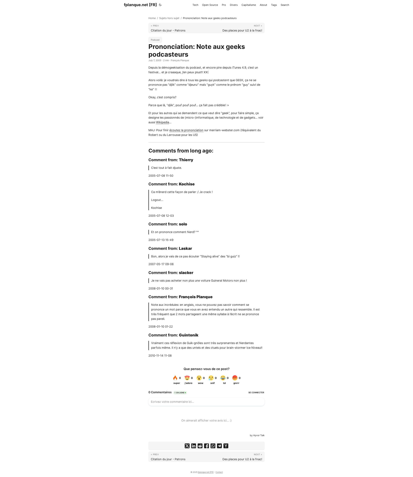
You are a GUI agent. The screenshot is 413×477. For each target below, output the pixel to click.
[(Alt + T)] (160, 5)
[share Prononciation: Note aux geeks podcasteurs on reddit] (200, 445)
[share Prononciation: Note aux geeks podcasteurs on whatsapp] (213, 445)
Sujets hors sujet (169, 18)
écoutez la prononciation (186, 130)
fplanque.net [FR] (140, 4)
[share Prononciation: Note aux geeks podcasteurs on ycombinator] (225, 445)
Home (152, 18)
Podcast (155, 39)
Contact (219, 472)
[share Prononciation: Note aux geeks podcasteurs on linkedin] (193, 445)
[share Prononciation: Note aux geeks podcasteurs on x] (187, 445)
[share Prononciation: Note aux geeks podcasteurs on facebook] (206, 445)
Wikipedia (162, 122)
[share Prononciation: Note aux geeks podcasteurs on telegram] (219, 445)
